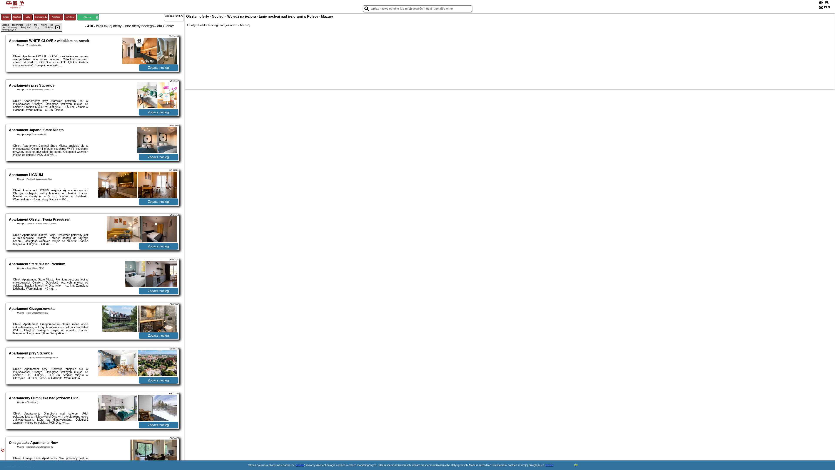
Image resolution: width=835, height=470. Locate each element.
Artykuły (70, 17)
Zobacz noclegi (158, 67)
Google (300, 465)
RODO (549, 465)
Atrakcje (56, 17)
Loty (28, 17)
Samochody (41, 17)
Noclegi (17, 17)
